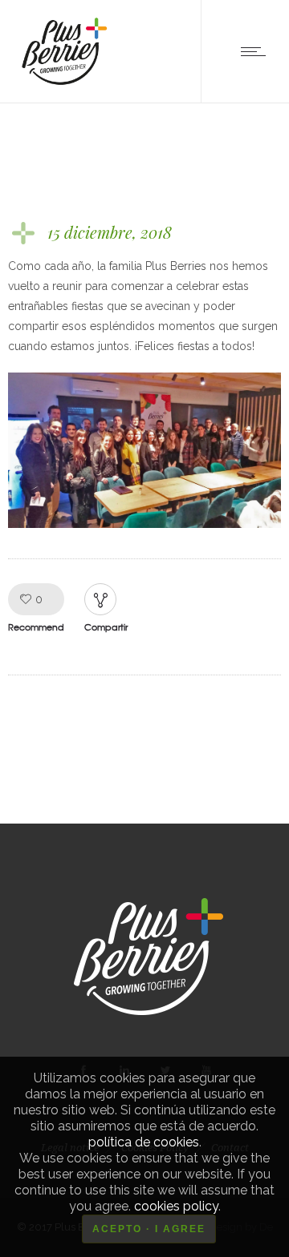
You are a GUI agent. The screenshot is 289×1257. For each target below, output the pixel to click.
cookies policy (176, 1206)
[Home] (62, 82)
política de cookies (143, 1142)
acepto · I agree (149, 1229)
